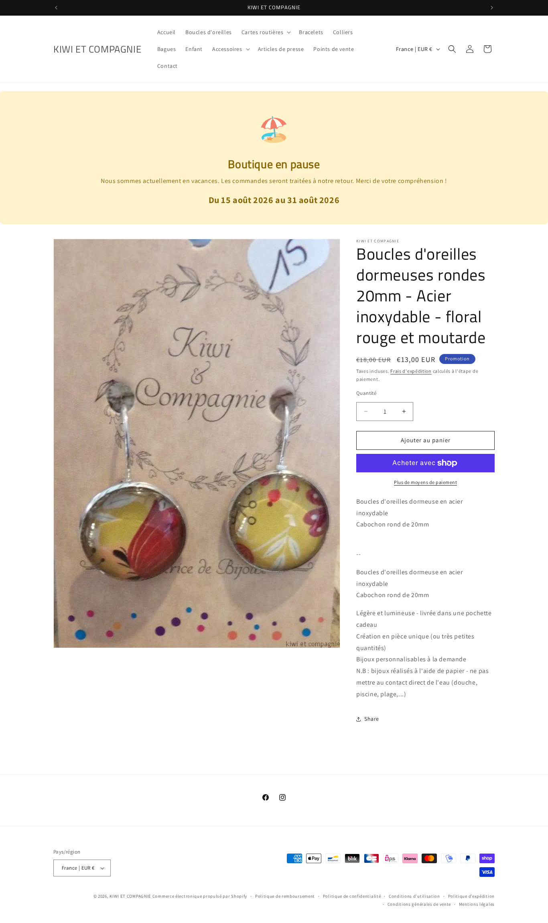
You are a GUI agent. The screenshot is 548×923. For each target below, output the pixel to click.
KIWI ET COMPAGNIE (130, 896)
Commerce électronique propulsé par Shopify (199, 896)
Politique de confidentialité (352, 896)
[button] (265, 32)
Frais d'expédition (411, 371)
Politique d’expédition (471, 896)
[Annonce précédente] (56, 7)
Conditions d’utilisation (414, 896)
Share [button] (371, 718)
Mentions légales (477, 904)
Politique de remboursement (285, 896)
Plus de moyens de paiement (425, 482)
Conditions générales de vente (419, 904)
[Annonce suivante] (492, 7)
